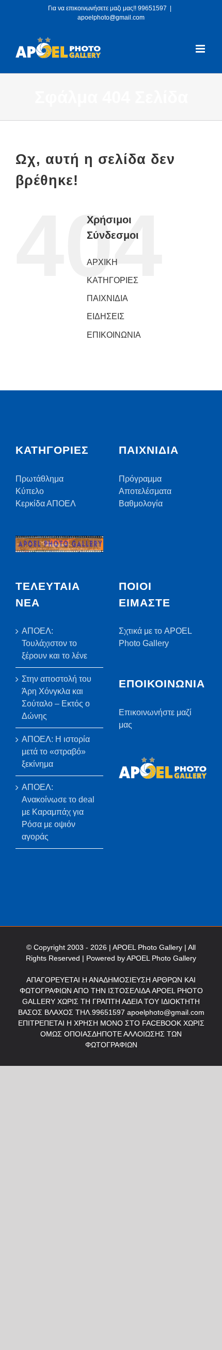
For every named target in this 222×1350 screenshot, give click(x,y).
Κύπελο (29, 491)
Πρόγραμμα (140, 478)
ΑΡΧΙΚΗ (102, 262)
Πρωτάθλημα (39, 478)
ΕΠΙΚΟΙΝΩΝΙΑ (114, 335)
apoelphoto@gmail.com (111, 17)
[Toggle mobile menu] (201, 48)
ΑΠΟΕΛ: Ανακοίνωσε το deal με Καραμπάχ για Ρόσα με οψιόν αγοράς (58, 812)
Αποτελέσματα (145, 491)
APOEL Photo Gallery (161, 958)
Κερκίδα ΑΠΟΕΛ (45, 503)
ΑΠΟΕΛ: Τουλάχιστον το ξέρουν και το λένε (54, 643)
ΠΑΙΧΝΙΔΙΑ (107, 298)
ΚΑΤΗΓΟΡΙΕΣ (112, 280)
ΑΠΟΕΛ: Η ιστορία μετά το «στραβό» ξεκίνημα (56, 751)
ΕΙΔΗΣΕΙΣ (105, 316)
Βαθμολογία (141, 503)
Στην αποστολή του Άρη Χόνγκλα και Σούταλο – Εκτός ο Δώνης (56, 697)
